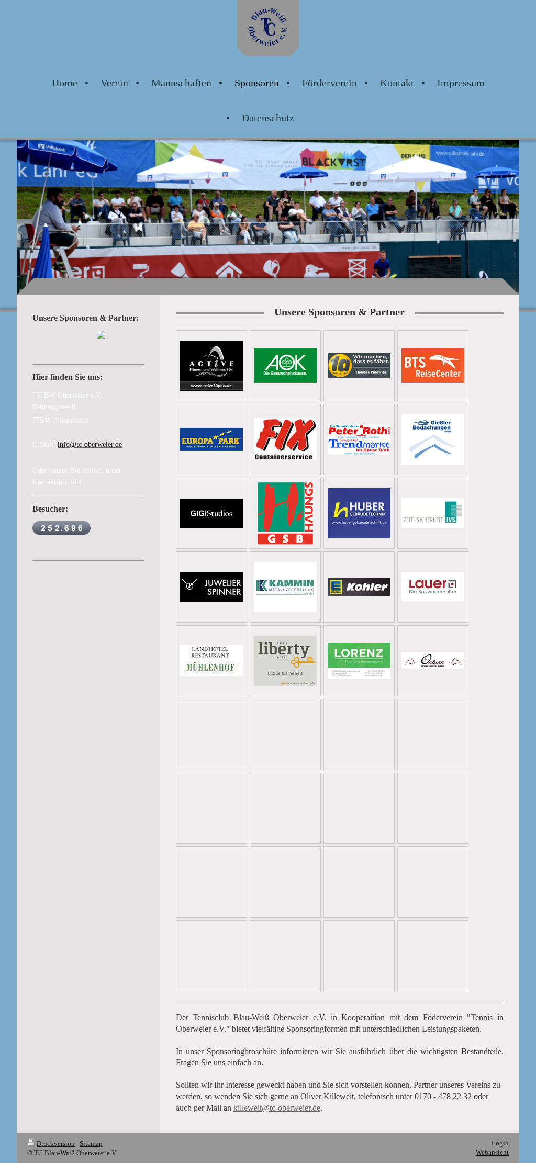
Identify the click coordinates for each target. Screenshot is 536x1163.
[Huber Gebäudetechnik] (359, 513)
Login (500, 1143)
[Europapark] (211, 439)
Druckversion (56, 1143)
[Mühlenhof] (211, 660)
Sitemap (91, 1143)
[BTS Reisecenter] (432, 365)
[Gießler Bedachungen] (432, 439)
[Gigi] (211, 513)
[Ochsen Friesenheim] (432, 660)
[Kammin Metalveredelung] (285, 587)
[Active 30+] (211, 366)
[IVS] (432, 513)
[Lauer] (432, 586)
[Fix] (285, 439)
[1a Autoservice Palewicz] (359, 365)
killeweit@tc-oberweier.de (276, 1107)
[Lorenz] (359, 661)
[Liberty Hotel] (285, 661)
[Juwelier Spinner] (211, 587)
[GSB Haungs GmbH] (285, 513)
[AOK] (285, 365)
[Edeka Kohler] (359, 587)
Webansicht (492, 1152)
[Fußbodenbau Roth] (359, 439)
